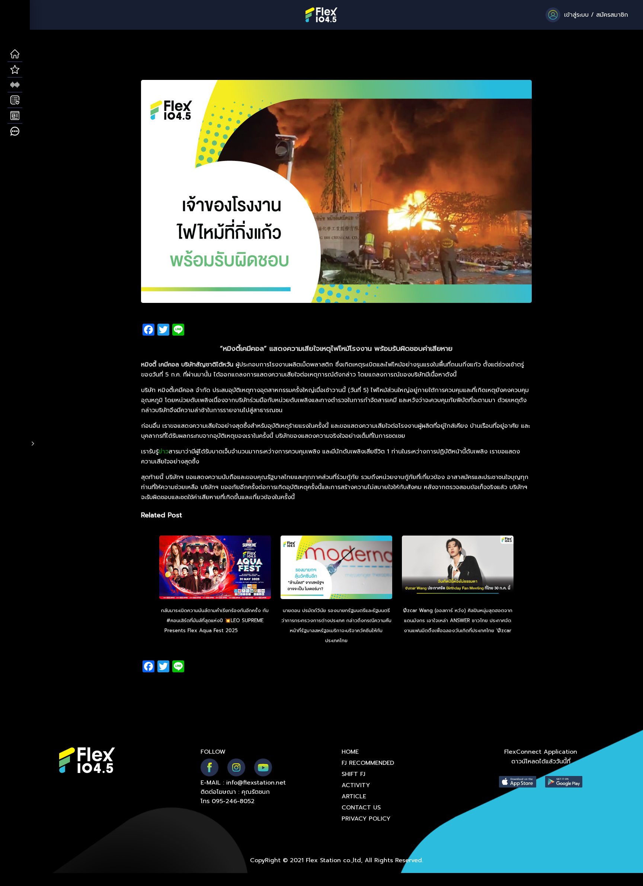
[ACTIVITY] (15, 100)
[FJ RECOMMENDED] (15, 70)
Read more (253, 630)
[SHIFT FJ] (15, 85)
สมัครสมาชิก (612, 14)
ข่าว (164, 451)
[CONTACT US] (15, 131)
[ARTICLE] (15, 116)
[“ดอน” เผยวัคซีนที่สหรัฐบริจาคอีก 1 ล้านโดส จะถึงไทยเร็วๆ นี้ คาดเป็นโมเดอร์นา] (336, 568)
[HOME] (15, 54)
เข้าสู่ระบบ (576, 14)
